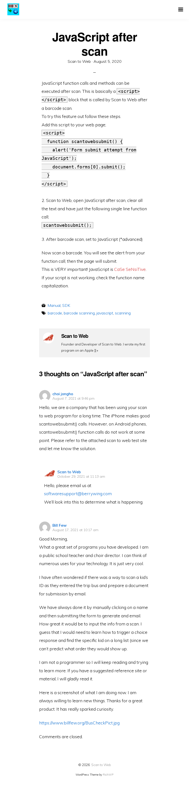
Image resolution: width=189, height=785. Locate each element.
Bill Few (59, 525)
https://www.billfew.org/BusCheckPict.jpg (79, 722)
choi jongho (62, 393)
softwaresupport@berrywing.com (78, 493)
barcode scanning (79, 313)
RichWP (108, 774)
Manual (54, 305)
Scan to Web (69, 471)
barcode (55, 313)
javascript (104, 313)
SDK (66, 305)
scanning (123, 313)
